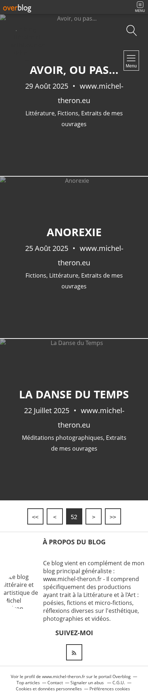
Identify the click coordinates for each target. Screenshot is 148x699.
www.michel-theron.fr (63, 676)
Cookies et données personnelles (49, 689)
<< (35, 517)
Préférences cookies (109, 689)
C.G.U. (118, 683)
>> (113, 517)
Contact (55, 683)
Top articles (28, 683)
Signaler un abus (87, 683)
